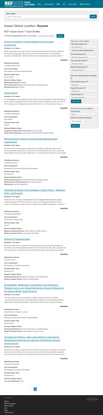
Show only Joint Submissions (82, 50)
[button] (86, 44)
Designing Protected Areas (17, 238)
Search (6, 401)
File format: (74, 111)
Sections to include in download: (81, 118)
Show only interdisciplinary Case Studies (84, 76)
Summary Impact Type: (78, 60)
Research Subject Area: (78, 67)
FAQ (5, 408)
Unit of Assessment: (77, 54)
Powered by (92, 397)
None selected (77, 121)
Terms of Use (72, 4)
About (39, 4)
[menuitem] (39, 4)
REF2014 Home (85, 4)
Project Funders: (76, 94)
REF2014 (19, 4)
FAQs (58, 4)
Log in (97, 3)
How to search (48, 4)
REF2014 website (9, 403)
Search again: (11, 14)
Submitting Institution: (78, 44)
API (64, 4)
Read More (64, 60)
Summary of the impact (46, 36)
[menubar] (64, 4)
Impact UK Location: (77, 88)
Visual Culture (11, 92)
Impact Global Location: (78, 82)
